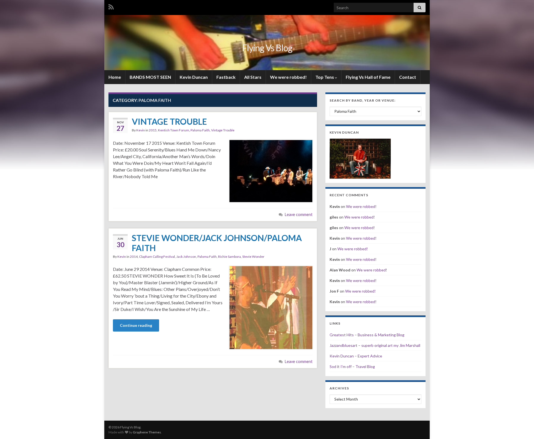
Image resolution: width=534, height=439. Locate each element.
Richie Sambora (229, 256)
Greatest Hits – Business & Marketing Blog (367, 334)
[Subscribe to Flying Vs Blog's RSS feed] (111, 6)
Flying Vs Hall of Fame (368, 77)
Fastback (226, 77)
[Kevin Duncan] (360, 158)
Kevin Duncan (194, 77)
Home (114, 77)
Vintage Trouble (222, 130)
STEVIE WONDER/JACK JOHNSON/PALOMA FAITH (217, 243)
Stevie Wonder (253, 256)
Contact (407, 77)
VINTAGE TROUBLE (169, 121)
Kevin (140, 130)
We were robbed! (288, 77)
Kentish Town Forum (173, 130)
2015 (153, 130)
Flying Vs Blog (267, 47)
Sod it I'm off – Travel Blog (352, 366)
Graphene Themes (147, 432)
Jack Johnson (186, 256)
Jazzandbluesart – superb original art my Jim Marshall (375, 345)
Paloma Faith (200, 130)
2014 (134, 256)
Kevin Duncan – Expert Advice (356, 356)
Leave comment (299, 214)
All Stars (252, 77)
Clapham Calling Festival (157, 256)
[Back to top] (521, 426)
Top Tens (325, 77)
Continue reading (136, 325)
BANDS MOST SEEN (150, 77)
